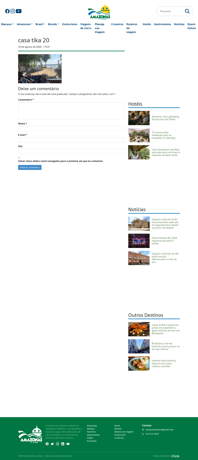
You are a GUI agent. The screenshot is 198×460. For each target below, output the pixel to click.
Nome (22, 123)
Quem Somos (191, 26)
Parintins (91, 431)
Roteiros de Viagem (124, 431)
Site (20, 146)
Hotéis (147, 24)
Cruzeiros (117, 24)
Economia (91, 441)
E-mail (22, 134)
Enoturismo (69, 24)
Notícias (179, 24)
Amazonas (23, 24)
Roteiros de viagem (131, 28)
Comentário (26, 99)
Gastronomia (162, 24)
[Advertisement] (154, 182)
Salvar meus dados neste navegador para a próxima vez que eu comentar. (60, 161)
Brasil (39, 24)
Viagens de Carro (85, 26)
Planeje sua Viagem (100, 28)
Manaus (6, 24)
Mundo (52, 24)
